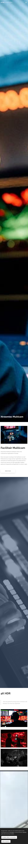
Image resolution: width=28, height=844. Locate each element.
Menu (26, 2)
